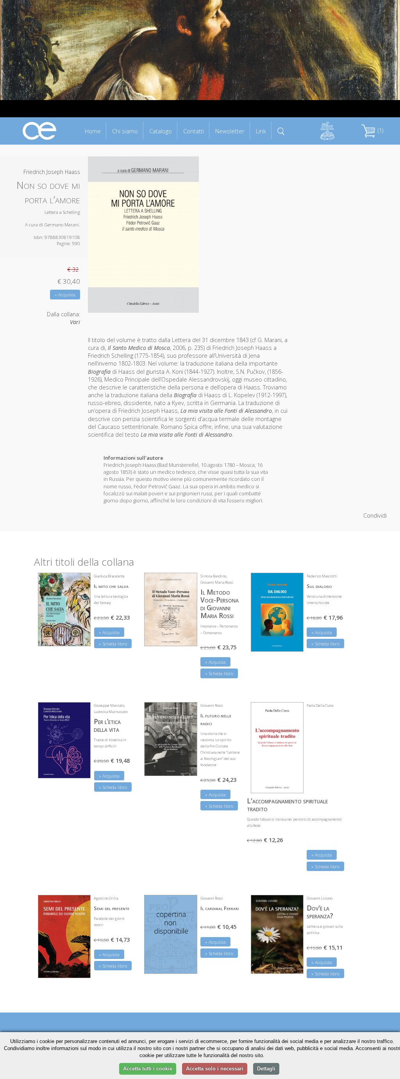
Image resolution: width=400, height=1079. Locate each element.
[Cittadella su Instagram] (384, 15)
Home (93, 131)
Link (261, 131)
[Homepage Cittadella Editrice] (40, 130)
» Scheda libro (113, 644)
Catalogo (160, 131)
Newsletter (230, 131)
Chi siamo (125, 131)
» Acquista (65, 295)
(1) (379, 130)
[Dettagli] (79, 635)
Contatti (193, 131)
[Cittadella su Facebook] (349, 15)
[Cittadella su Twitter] (367, 15)
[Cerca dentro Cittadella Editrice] (281, 130)
